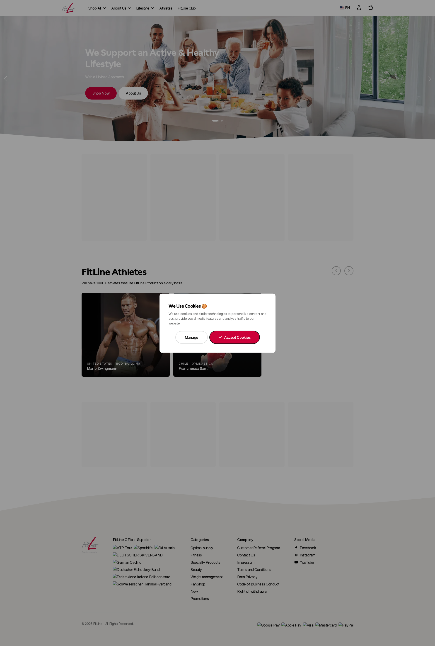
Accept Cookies (237, 337)
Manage (191, 337)
